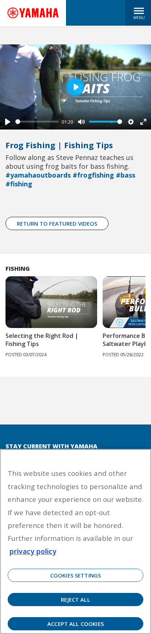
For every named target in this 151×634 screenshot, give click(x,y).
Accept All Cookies (75, 623)
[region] (75, 541)
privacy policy (33, 551)
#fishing (18, 183)
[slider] (37, 121)
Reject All (75, 599)
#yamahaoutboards (38, 175)
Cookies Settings (75, 575)
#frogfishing (93, 175)
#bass (125, 175)
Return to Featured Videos (57, 223)
